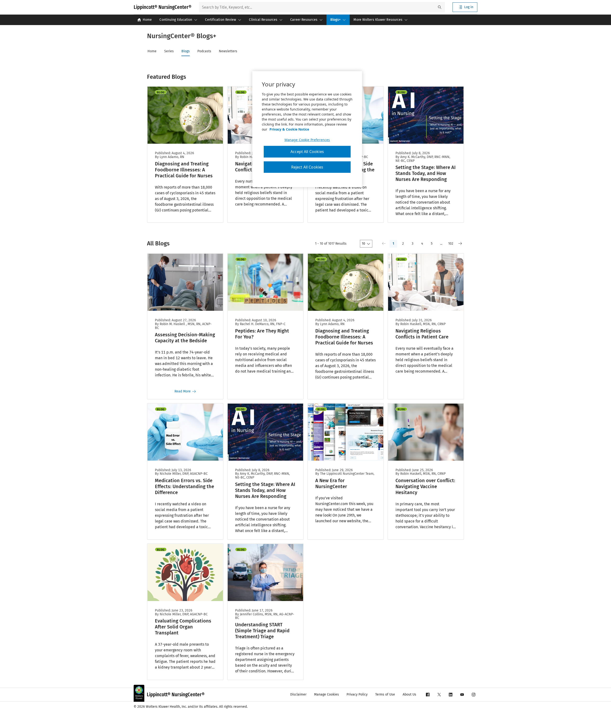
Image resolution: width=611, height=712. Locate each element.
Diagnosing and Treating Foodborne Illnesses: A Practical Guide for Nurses (184, 170)
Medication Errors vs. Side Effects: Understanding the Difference (184, 486)
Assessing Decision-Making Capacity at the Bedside (185, 337)
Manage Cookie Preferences (307, 140)
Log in (468, 7)
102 (450, 244)
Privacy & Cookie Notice (289, 129)
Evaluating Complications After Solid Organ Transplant (183, 627)
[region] (307, 129)
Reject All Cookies (307, 167)
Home (147, 20)
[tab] (155, 51)
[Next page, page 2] (460, 244)
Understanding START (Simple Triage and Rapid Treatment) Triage (262, 630)
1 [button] (393, 244)
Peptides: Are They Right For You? (262, 334)
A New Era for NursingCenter (331, 483)
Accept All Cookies (307, 151)
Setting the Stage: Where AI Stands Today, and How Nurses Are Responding (425, 173)
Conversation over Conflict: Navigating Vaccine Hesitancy (425, 486)
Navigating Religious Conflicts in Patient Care (421, 334)
